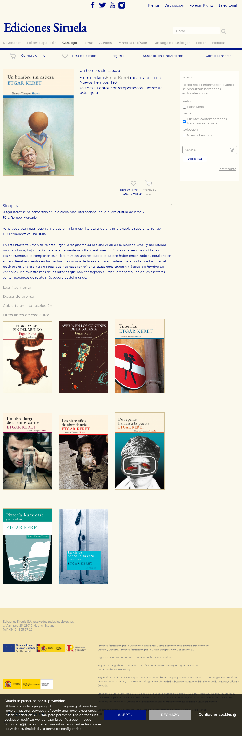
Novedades (12, 43)
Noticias (218, 43)
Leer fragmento (17, 287)
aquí (23, 724)
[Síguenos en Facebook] (93, 9)
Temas (88, 43)
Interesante (227, 169)
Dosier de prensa (18, 296)
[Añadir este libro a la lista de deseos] (133, 183)
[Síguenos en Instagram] (122, 9)
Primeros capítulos (132, 43)
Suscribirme (195, 159)
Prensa (153, 5)
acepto (125, 715)
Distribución (174, 5)
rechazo (170, 715)
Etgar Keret (118, 78)
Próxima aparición (41, 43)
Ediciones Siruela (45, 27)
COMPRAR (149, 190)
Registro (118, 56)
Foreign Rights (201, 5)
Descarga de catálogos (171, 43)
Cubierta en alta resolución (27, 306)
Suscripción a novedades (163, 56)
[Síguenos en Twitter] (102, 9)
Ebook (201, 43)
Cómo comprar (218, 56)
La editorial (228, 5)
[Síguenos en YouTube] (112, 9)
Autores (105, 43)
